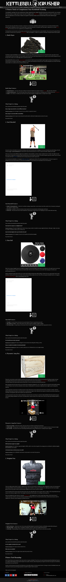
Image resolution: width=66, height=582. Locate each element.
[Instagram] (8, 575)
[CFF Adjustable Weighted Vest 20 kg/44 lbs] (33, 472)
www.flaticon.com (36, 580)
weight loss (36, 14)
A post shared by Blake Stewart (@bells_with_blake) (14, 194)
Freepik (32, 580)
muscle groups (23, 32)
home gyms (57, 92)
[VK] (13, 575)
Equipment (26, 7)
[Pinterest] (11, 575)
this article (15, 156)
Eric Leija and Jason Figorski (10, 276)
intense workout (44, 380)
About (43, 7)
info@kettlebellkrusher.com (51, 575)
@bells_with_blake (25, 159)
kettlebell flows (27, 495)
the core (45, 90)
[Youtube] (16, 575)
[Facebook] (6, 575)
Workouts (33, 7)
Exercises (38, 7)
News (21, 7)
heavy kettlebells (22, 60)
